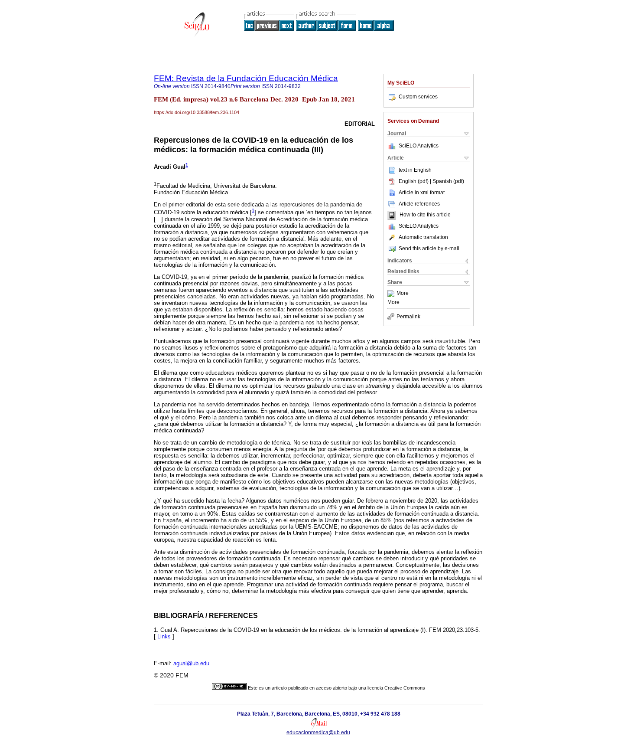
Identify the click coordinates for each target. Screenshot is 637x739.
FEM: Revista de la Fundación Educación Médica (246, 78)
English (423, 170)
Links (164, 636)
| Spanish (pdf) (447, 181)
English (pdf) (414, 181)
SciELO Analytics (419, 146)
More (402, 294)
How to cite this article (425, 215)
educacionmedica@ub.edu (318, 732)
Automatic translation (423, 237)
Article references (419, 204)
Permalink (408, 317)
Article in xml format (422, 193)
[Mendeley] (391, 294)
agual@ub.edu (191, 663)
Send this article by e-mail (429, 248)
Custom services (418, 97)
